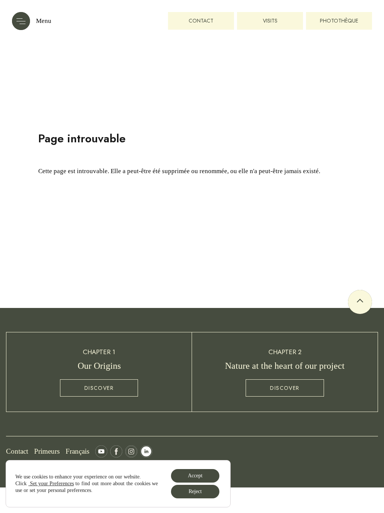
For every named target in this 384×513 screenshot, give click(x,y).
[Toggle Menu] (21, 21)
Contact (201, 20)
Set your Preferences (51, 483)
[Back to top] (360, 302)
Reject (195, 491)
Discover (99, 388)
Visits (270, 20)
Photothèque (339, 20)
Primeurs (47, 451)
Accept (195, 475)
